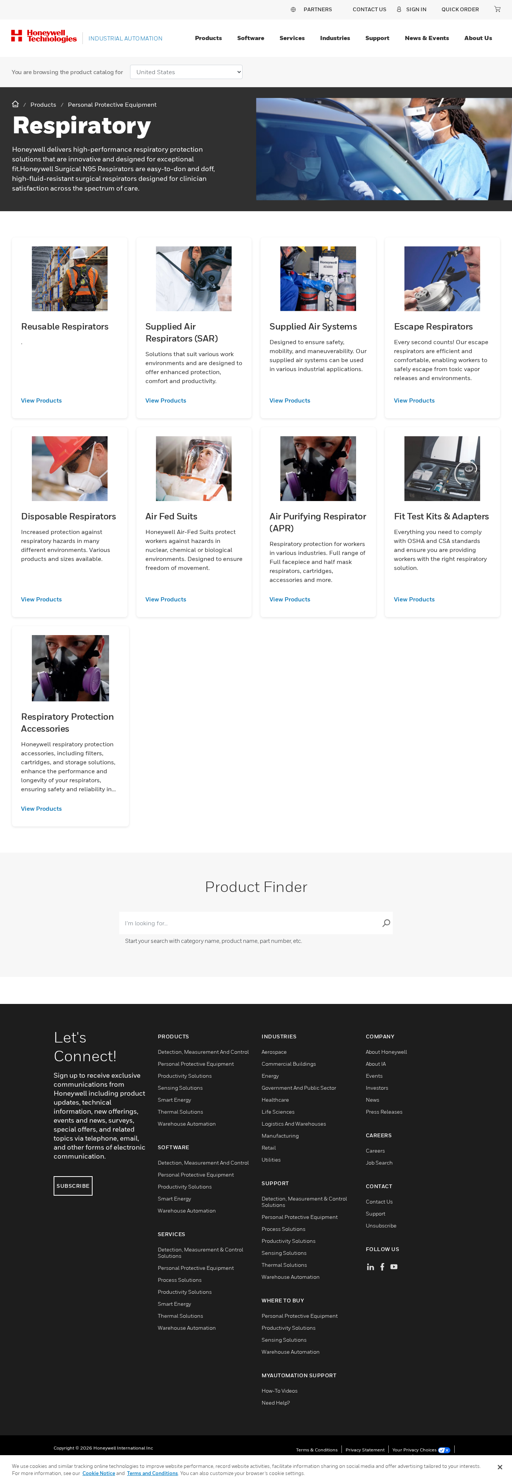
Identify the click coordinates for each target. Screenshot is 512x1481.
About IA (376, 1063)
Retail (269, 1147)
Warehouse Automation (187, 1123)
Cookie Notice (98, 1473)
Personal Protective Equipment (196, 1063)
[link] (69, 400)
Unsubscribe (381, 1225)
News (372, 1099)
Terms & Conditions (317, 1450)
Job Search (379, 1162)
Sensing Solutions (180, 1087)
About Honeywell (386, 1051)
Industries (335, 38)
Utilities (271, 1159)
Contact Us (379, 1201)
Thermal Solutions (180, 1111)
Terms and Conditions (152, 1473)
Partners (318, 9)
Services (292, 38)
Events (374, 1075)
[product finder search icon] (386, 923)
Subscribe (73, 1186)
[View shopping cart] (497, 9)
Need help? (276, 1402)
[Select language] (293, 9)
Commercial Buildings (289, 1063)
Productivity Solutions (185, 1075)
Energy (270, 1075)
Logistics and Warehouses (294, 1123)
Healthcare (275, 1099)
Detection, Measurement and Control (203, 1051)
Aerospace (274, 1051)
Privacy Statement (365, 1450)
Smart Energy (174, 1099)
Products (208, 38)
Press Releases (384, 1111)
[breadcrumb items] (16, 104)
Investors (377, 1087)
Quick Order (460, 9)
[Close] (500, 1467)
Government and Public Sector (299, 1087)
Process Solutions (180, 1280)
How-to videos (280, 1390)
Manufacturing (280, 1135)
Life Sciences (278, 1111)
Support (377, 38)
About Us (478, 38)
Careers (375, 1150)
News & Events (427, 38)
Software (250, 38)
